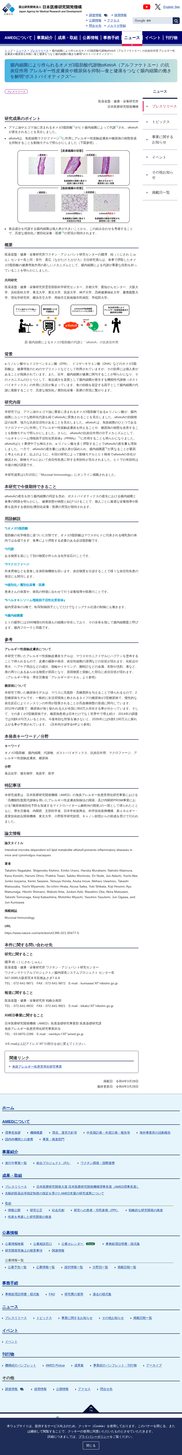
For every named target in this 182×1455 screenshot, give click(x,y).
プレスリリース (39, 50)
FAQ (52, 1294)
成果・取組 (12, 1175)
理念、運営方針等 (64, 1132)
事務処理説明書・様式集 (123, 1244)
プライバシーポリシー (94, 1436)
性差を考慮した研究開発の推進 (29, 1217)
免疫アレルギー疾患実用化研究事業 (37, 1066)
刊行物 (8, 1354)
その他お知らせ (113, 1318)
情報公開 (14, 1210)
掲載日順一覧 (127, 1267)
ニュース (21, 50)
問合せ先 (95, 25)
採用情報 (120, 15)
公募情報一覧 (45, 1267)
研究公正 (36, 1210)
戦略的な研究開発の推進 (146, 1210)
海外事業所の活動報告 (155, 1132)
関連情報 (58, 1250)
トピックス (44, 1318)
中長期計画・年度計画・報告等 (108, 1132)
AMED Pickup (55, 1365)
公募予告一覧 (17, 1267)
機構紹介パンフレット (20, 1365)
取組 (8, 1203)
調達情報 (95, 15)
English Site (171, 7)
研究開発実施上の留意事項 (23, 1250)
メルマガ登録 (116, 25)
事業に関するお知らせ (77, 1318)
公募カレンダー (77, 1244)
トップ (9, 50)
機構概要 (36, 1132)
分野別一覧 (100, 1267)
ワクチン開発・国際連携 (98, 1163)
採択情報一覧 (73, 1267)
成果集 (79, 1365)
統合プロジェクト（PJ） (53, 1163)
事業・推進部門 (53, 1139)
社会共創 (58, 1210)
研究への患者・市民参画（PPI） (96, 1210)
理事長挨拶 (13, 1132)
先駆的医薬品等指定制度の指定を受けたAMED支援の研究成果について (54, 1193)
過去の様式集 (102, 1294)
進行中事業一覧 (16, 1163)
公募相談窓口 (42, 1244)
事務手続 (10, 1283)
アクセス (113, 20)
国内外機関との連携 (19, 1139)
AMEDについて (16, 1121)
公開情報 (95, 20)
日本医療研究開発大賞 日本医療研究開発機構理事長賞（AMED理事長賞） (87, 1186)
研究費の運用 (74, 1294)
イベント (10, 1330)
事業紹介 (10, 1152)
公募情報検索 (14, 1244)
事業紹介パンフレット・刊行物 (115, 1365)
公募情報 (10, 1233)
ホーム (8, 1108)
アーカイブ (154, 1365)
